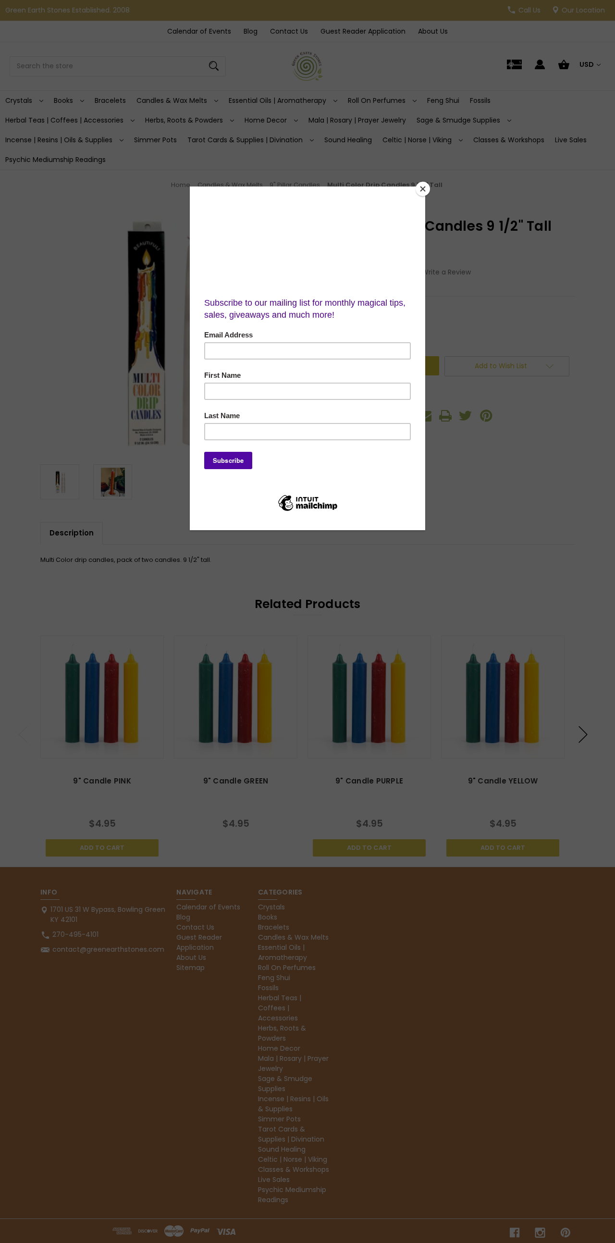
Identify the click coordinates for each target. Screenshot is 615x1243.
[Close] (423, 189)
